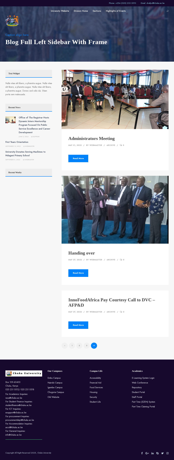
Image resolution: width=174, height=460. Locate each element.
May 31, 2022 (75, 145)
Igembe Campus (55, 387)
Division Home (81, 10)
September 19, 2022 (13, 146)
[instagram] (167, 453)
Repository (137, 387)
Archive (111, 145)
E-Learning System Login (143, 378)
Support (36, 136)
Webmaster (96, 145)
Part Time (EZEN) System (143, 401)
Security (93, 397)
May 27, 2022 (75, 259)
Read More (78, 158)
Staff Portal (137, 397)
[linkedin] (152, 453)
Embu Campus (54, 378)
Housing (93, 392)
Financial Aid (95, 382)
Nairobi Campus (55, 382)
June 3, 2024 (23, 136)
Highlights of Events (116, 10)
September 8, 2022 (12, 160)
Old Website (53, 397)
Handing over (81, 253)
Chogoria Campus (56, 392)
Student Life (95, 401)
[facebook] (142, 453)
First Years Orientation (16, 142)
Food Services (96, 387)
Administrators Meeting (91, 138)
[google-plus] (147, 453)
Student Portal (138, 392)
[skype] (157, 453)
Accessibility (95, 378)
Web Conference (140, 382)
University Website (60, 10)
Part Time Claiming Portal (143, 406)
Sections (97, 10)
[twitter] (162, 453)
